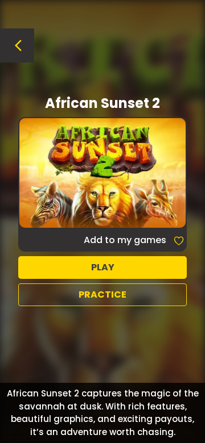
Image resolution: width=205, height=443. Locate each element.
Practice (102, 294)
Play (102, 267)
